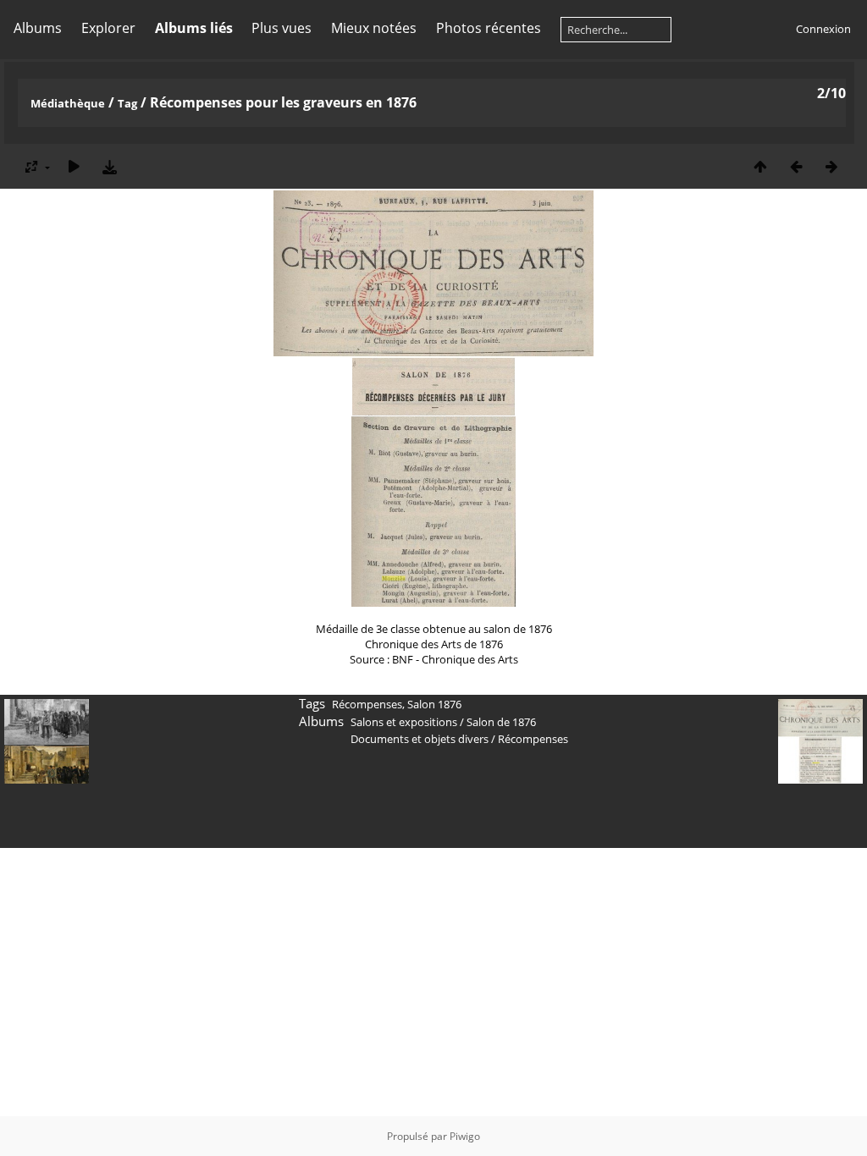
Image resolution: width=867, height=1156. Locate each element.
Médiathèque (67, 103)
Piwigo (465, 1136)
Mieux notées (374, 28)
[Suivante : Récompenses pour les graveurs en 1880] (831, 166)
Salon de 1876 (501, 721)
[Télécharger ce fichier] (109, 166)
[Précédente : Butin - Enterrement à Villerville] (796, 166)
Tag (127, 103)
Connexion (823, 28)
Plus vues (281, 28)
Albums (38, 28)
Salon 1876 (434, 704)
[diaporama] (73, 166)
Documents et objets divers (420, 738)
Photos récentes (488, 28)
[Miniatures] (760, 166)
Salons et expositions (404, 721)
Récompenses (367, 704)
